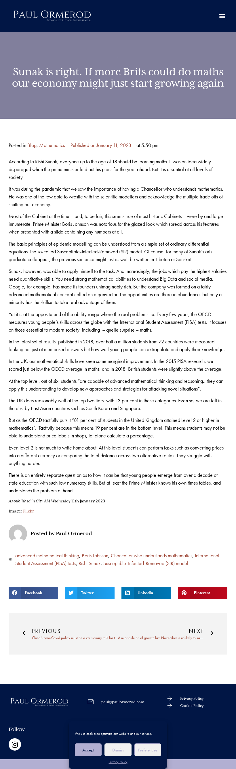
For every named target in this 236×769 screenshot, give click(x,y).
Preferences (147, 750)
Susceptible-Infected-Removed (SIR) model (145, 563)
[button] (222, 16)
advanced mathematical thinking (47, 555)
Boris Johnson (95, 555)
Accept (88, 750)
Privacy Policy (118, 762)
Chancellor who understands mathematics (151, 555)
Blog (32, 145)
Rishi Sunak (90, 563)
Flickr (28, 511)
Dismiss (118, 750)
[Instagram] (15, 744)
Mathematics (52, 145)
